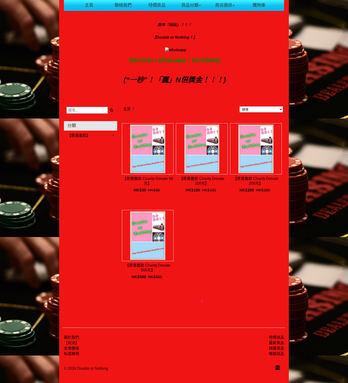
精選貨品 (276, 348)
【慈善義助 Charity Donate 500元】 (147, 267)
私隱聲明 (71, 354)
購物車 (259, 5)
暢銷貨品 (276, 354)
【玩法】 (71, 343)
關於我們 (71, 337)
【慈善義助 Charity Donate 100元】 (201, 181)
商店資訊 (223, 5)
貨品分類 (189, 5)
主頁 (89, 5)
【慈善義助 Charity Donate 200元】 (255, 181)
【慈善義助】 (78, 135)
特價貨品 (156, 5)
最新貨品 (276, 343)
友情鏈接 (71, 348)
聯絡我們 (123, 5)
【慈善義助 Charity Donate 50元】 (148, 181)
